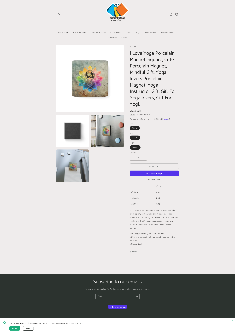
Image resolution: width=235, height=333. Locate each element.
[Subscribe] (136, 296)
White (134, 128)
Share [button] (134, 251)
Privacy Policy (77, 323)
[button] (59, 14)
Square (135, 147)
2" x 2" (135, 137)
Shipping (132, 114)
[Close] (232, 321)
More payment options (154, 179)
